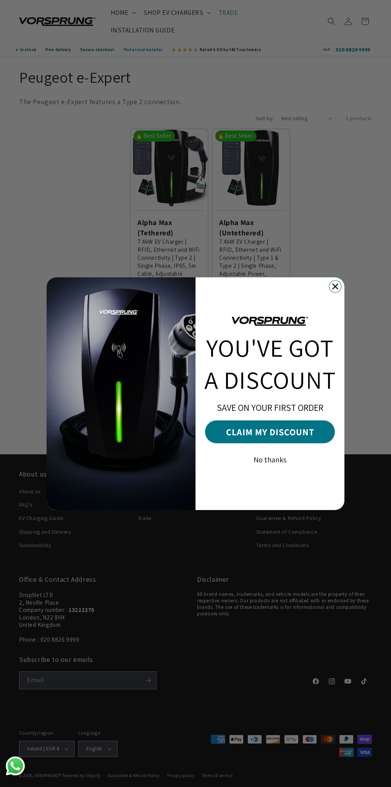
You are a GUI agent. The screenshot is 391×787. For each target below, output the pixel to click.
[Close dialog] (335, 286)
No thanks (270, 460)
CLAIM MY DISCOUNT (270, 432)
